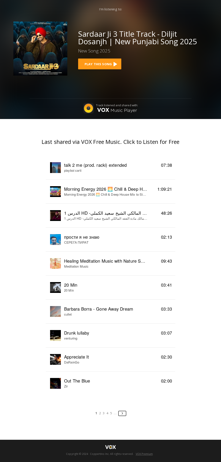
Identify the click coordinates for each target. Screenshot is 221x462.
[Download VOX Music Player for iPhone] (40, 48)
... (115, 413)
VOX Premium (144, 454)
